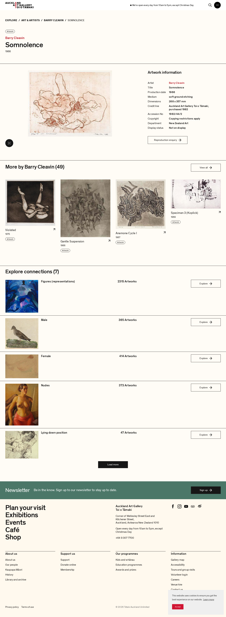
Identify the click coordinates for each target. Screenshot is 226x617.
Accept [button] (178, 606)
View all (204, 167)
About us (10, 560)
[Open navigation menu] (217, 5)
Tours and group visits (183, 570)
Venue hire (176, 584)
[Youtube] (186, 506)
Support (65, 560)
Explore (204, 283)
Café (12, 530)
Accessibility (178, 565)
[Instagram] (179, 506)
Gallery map (177, 560)
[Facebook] (173, 506)
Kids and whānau (125, 560)
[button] (30, 215)
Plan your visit (25, 507)
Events (15, 522)
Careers (175, 579)
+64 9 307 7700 (125, 538)
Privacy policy (12, 607)
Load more (113, 464)
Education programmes (129, 565)
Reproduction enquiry (165, 140)
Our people (11, 565)
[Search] (210, 5)
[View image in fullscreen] (9, 143)
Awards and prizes (126, 570)
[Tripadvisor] (193, 506)
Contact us (177, 589)
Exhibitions (21, 515)
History (9, 575)
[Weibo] (199, 506)
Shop (13, 537)
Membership (67, 570)
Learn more (208, 599)
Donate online (68, 565)
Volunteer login (179, 575)
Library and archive (15, 579)
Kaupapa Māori (13, 570)
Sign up (204, 490)
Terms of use (27, 607)
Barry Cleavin (15, 38)
